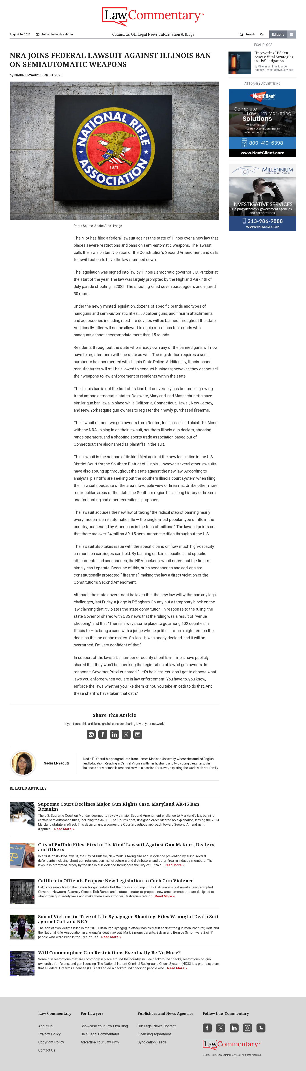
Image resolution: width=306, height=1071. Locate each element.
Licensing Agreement (154, 1034)
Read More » (64, 829)
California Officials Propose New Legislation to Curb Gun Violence (116, 880)
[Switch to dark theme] (262, 34)
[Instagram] (247, 1027)
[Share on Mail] (137, 734)
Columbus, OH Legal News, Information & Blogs (153, 34)
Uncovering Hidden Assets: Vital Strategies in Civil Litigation (273, 57)
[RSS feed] (260, 1027)
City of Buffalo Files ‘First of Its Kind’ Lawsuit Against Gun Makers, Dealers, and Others (126, 847)
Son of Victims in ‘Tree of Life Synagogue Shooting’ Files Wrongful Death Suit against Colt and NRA (128, 919)
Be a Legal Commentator (100, 1034)
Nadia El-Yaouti (56, 763)
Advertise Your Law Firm (100, 1042)
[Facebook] (207, 1027)
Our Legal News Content (157, 1026)
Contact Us (46, 1050)
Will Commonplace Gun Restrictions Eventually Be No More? (109, 952)
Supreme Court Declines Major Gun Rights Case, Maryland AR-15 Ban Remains (118, 807)
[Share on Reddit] (91, 734)
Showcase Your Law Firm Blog (104, 1026)
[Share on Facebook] (102, 734)
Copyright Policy (51, 1042)
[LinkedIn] (234, 1027)
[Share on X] (126, 734)
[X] (220, 1027)
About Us (45, 1026)
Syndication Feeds (152, 1042)
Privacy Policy (49, 1034)
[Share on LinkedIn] (114, 734)
